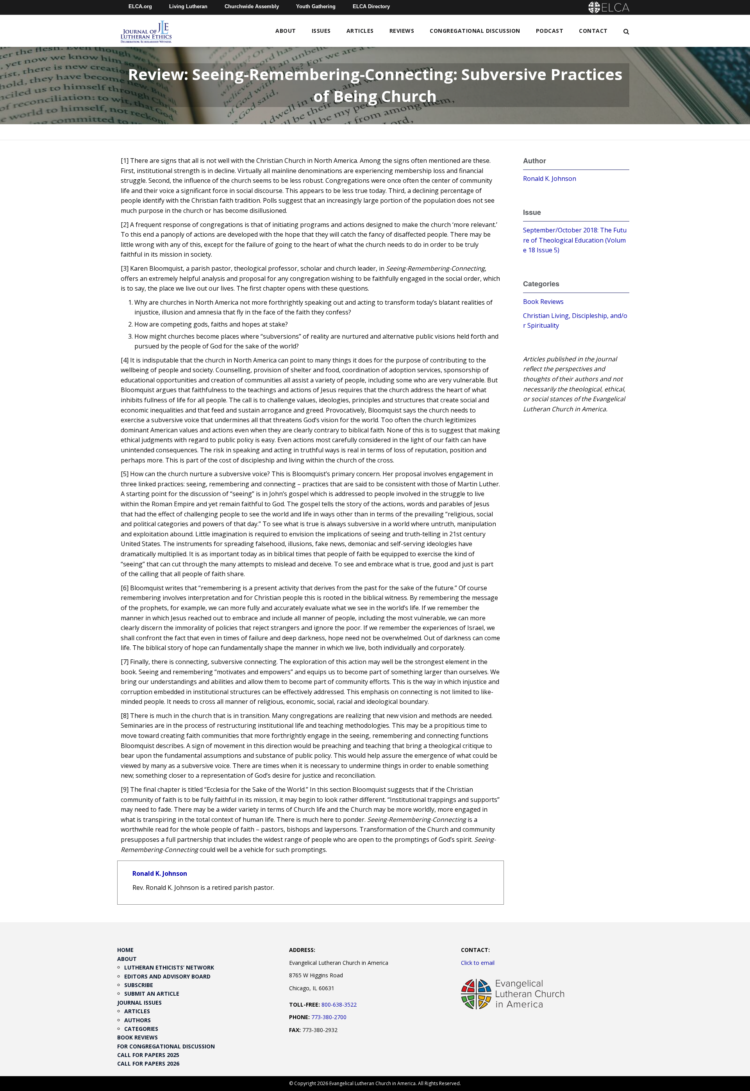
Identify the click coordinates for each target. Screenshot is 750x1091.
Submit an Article (151, 993)
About (285, 30)
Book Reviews (543, 301)
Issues (321, 30)
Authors (137, 1020)
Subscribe (138, 985)
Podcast (550, 30)
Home (125, 950)
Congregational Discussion (475, 30)
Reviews (401, 30)
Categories (141, 1028)
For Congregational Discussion (166, 1046)
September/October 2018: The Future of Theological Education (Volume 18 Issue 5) (575, 240)
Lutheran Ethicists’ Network (169, 967)
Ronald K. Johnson (159, 873)
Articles (360, 30)
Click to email (478, 962)
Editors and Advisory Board (167, 976)
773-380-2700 (328, 1017)
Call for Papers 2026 (148, 1063)
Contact (593, 30)
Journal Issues (139, 1002)
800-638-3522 (339, 1004)
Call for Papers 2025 (148, 1055)
